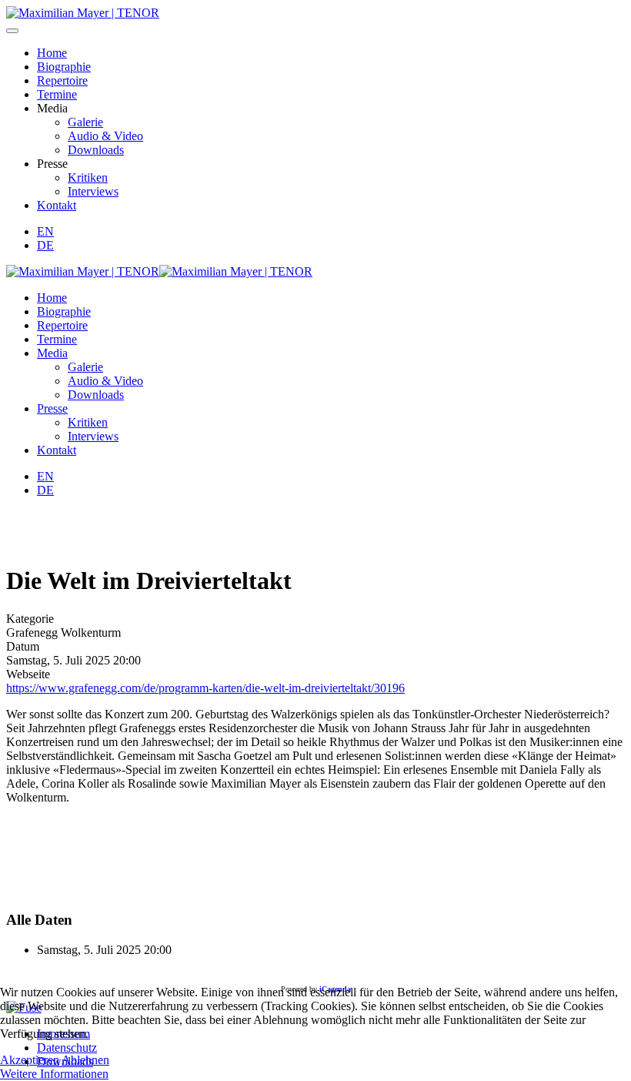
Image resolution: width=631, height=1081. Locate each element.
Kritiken (88, 177)
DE (45, 245)
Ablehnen (85, 1059)
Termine (57, 94)
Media (52, 353)
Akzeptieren (29, 1059)
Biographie (64, 66)
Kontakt (56, 205)
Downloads (96, 149)
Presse (52, 408)
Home (52, 52)
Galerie (85, 122)
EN (45, 231)
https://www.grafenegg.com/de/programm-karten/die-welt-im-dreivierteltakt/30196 (205, 687)
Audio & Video (105, 135)
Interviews (93, 191)
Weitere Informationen (54, 1073)
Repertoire (62, 80)
